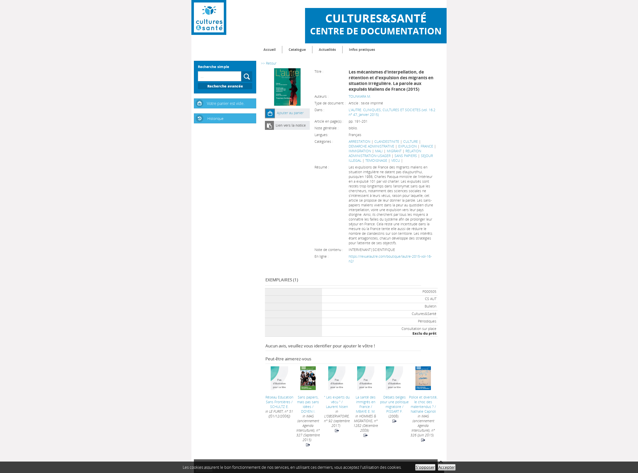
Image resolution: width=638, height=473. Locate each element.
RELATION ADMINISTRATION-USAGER (385, 153)
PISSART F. (394, 411)
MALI (379, 151)
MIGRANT (394, 151)
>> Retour (268, 63)
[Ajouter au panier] (270, 113)
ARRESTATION (359, 141)
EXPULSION (407, 146)
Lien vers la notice (291, 125)
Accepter (446, 467)
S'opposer (425, 467)
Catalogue (297, 49)
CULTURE (410, 141)
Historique (215, 118)
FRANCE (427, 146)
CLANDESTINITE (386, 141)
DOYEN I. (308, 411)
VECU (395, 160)
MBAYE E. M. (365, 411)
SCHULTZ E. (279, 406)
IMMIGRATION (360, 151)
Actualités (327, 49)
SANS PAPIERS (406, 155)
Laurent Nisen (337, 406)
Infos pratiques (362, 49)
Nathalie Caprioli (423, 411)
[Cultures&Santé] (209, 17)
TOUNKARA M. (360, 96)
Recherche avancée (225, 86)
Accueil (269, 49)
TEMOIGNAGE (376, 160)
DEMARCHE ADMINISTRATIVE (371, 146)
